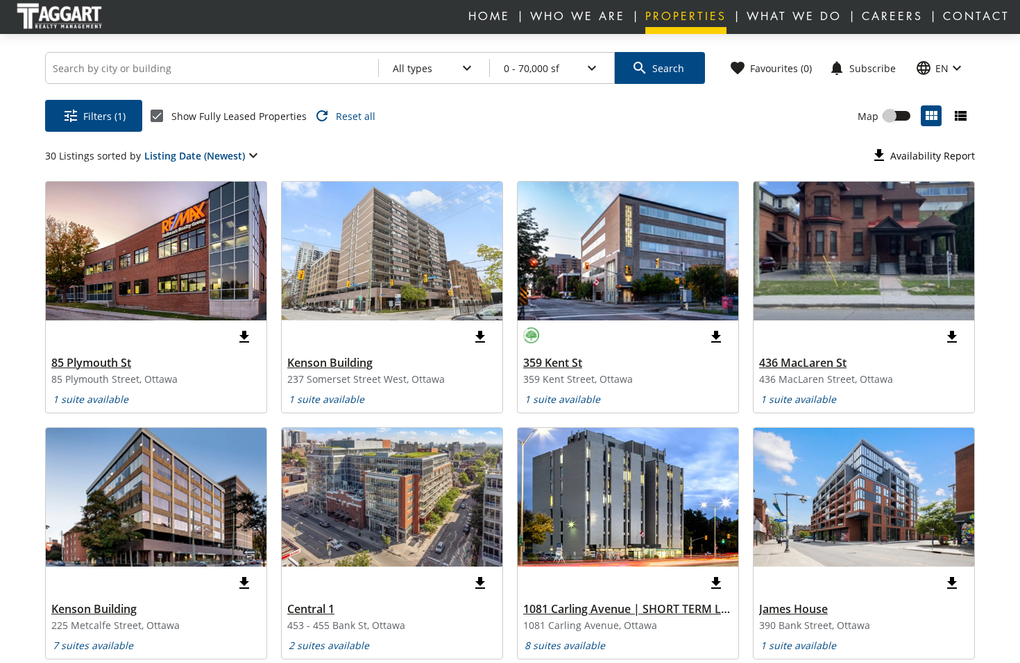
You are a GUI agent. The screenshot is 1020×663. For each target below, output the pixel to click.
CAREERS (892, 16)
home (489, 16)
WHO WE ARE (577, 16)
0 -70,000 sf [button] (552, 68)
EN (940, 68)
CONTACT (976, 16)
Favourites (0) (770, 68)
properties (685, 16)
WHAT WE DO (794, 16)
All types (434, 68)
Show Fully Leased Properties (239, 116)
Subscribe (862, 68)
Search (657, 68)
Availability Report (923, 155)
